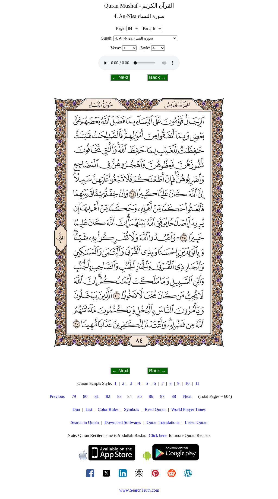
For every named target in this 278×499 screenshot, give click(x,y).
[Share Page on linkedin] (123, 477)
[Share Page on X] (107, 477)
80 (85, 396)
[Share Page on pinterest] (156, 477)
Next (187, 396)
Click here (157, 435)
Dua (76, 409)
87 (162, 396)
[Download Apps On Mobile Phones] (139, 459)
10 (187, 383)
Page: (120, 28)
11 (197, 383)
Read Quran (155, 409)
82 (108, 396)
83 (119, 396)
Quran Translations (163, 422)
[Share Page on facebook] (90, 477)
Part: (147, 28)
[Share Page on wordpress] (188, 477)
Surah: (106, 38)
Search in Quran (85, 422)
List (89, 409)
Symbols (131, 409)
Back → (157, 77)
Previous (57, 396)
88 (174, 396)
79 (74, 396)
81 (96, 396)
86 (151, 396)
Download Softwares (123, 422)
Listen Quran (196, 422)
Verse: (115, 48)
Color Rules (108, 409)
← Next (120, 77)
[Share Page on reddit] (172, 477)
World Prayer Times (188, 409)
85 (139, 396)
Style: (145, 48)
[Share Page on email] (139, 477)
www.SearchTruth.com (139, 490)
